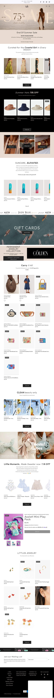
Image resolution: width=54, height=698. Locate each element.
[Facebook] (40, 2)
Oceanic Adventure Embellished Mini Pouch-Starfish (11, 378)
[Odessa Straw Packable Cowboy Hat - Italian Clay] (10, 107)
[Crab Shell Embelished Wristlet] (27, 339)
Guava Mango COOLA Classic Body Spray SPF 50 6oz (36, 199)
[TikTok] (49, 2)
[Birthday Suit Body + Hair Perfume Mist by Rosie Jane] (23, 407)
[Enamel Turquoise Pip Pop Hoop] (42, 595)
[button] (47, 67)
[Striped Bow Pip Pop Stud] (27, 595)
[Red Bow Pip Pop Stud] (11, 595)
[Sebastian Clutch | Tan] (20, 300)
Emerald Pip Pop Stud (8, 582)
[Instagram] (43, 2)
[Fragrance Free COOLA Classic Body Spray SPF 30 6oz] (23, 188)
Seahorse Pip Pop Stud (9, 634)
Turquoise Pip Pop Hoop (25, 582)
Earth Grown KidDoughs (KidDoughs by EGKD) (36, 514)
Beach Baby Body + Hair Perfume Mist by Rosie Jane (37, 418)
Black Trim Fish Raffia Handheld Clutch (11, 325)
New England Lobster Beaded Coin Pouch (41, 325)
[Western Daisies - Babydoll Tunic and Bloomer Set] (23, 485)
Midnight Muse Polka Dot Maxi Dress (36, 77)
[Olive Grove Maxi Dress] (10, 66)
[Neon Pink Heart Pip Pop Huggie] (42, 569)
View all (27, 85)
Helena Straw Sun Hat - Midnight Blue (22, 118)
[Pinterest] (46, 2)
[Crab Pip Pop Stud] (27, 622)
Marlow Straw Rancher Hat (37, 118)
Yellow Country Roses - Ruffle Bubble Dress (37, 496)
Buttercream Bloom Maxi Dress (22, 77)
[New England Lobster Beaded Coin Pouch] (42, 312)
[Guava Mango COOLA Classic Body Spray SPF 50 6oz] (37, 188)
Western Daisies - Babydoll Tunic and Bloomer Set (23, 496)
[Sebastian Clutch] (27, 284)
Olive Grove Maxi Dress (9, 77)
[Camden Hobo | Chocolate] (4, 300)
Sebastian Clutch (23, 296)
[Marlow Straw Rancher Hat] (37, 107)
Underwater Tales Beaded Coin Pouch (10, 351)
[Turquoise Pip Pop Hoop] (27, 569)
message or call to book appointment (13, 258)
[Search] (46, 6)
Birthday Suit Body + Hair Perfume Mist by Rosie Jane (23, 418)
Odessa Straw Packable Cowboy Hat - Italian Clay (9, 118)
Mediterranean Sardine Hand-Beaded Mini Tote (41, 297)
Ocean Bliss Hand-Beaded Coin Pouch (42, 351)
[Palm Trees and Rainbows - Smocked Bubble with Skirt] (10, 485)
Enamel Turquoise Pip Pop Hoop (42, 608)
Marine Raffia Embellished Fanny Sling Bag (27, 325)
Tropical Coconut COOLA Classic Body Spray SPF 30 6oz (9, 199)
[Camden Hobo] (11, 284)
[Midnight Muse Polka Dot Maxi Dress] (37, 66)
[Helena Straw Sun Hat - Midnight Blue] (23, 107)
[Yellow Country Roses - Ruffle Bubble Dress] (37, 485)
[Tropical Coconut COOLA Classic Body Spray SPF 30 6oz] (10, 188)
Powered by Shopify (16, 693)
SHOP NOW (27, 232)
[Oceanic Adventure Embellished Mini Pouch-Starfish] (11, 365)
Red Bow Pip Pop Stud (8, 608)
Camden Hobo (7, 296)
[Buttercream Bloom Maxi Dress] (23, 66)
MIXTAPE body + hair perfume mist (8, 418)
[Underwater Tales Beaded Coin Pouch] (11, 339)
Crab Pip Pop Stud (24, 634)
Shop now (11, 146)
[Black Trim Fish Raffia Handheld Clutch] (11, 312)
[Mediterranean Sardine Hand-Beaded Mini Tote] (42, 284)
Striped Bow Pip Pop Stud (25, 608)
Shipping (26, 525)
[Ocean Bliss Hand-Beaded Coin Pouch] (42, 339)
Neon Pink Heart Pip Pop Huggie (42, 582)
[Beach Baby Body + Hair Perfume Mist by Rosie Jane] (37, 407)
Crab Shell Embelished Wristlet (26, 351)
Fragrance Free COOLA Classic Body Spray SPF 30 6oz (23, 199)
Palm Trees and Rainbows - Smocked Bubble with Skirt (10, 496)
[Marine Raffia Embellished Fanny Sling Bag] (27, 312)
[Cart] (49, 6)
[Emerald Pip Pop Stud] (11, 569)
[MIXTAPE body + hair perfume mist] (10, 407)
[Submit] (48, 659)
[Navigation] (4, 6)
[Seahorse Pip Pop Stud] (11, 622)
